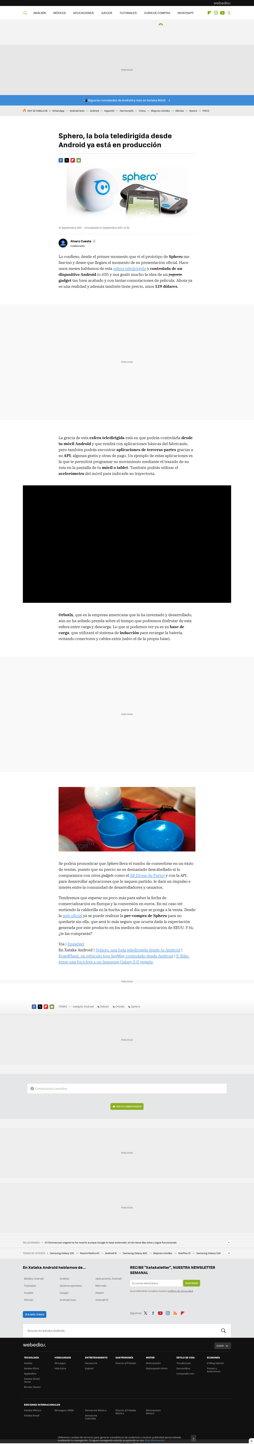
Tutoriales (30, 1285)
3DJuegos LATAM (64, 1410)
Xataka (28, 1363)
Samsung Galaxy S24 (208, 1253)
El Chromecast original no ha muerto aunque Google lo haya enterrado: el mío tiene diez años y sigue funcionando (111, 1242)
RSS (175, 1312)
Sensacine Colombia (91, 1417)
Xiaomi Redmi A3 (90, 1253)
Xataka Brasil (31, 1415)
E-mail (78, 160)
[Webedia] (222, 3)
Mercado (100, 1285)
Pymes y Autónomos (213, 1369)
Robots (104, 1006)
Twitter (229, 13)
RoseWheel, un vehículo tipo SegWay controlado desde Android (116, 955)
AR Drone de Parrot (147, 875)
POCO (205, 110)
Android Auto (77, 110)
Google (64, 1293)
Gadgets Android (83, 1006)
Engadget (75, 944)
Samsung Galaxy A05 (135, 1253)
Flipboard (209, 13)
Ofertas (179, 110)
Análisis (64, 1278)
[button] (82, 241)
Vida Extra (60, 1368)
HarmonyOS (127, 110)
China (142, 110)
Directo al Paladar (125, 1363)
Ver (129, 1106)
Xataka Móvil (31, 1368)
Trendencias (183, 1363)
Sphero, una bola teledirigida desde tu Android (138, 949)
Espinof (89, 1368)
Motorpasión (153, 1363)
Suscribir (191, 1283)
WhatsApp (58, 110)
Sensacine (91, 1363)
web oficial (72, 915)
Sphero (135, 1006)
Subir (220, 1345)
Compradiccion (185, 1373)
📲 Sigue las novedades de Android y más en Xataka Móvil (124, 100)
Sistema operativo (71, 1285)
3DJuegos (60, 1363)
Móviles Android (34, 1278)
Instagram (216, 13)
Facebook (61, 160)
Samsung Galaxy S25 (62, 1253)
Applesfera (30, 1373)
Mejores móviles (160, 110)
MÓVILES (59, 13)
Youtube (222, 13)
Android (94, 110)
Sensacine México (95, 1410)
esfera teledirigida (129, 268)
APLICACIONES (83, 13)
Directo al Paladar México (125, 1411)
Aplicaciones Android (108, 1278)
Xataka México (32, 1410)
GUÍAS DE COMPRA (157, 13)
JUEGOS (106, 13)
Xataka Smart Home (32, 1380)
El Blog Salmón (215, 1363)
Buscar (223, 1330)
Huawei (28, 1293)
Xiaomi (193, 110)
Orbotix (119, 1006)
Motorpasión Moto (157, 1368)
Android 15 (111, 1253)
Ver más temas (34, 1314)
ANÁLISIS (39, 13)
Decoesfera (183, 1368)
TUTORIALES (128, 13)
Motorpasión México (153, 1411)
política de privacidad (180, 1291)
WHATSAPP (186, 13)
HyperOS (109, 110)
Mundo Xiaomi (32, 1387)
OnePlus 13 (184, 1253)
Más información (155, 1440)
